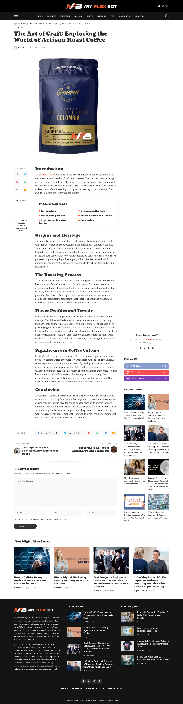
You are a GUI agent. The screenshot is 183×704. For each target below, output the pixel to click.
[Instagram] (166, 6)
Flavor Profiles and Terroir (96, 215)
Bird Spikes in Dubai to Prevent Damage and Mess (21, 225)
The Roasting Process (53, 215)
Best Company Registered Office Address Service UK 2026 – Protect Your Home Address (133, 449)
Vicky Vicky (22, 47)
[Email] (25, 189)
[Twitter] (159, 6)
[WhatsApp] (25, 182)
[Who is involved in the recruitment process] (127, 631)
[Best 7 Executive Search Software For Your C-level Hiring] (127, 660)
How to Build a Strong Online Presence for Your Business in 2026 (134, 415)
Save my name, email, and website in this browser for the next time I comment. (45, 519)
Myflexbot (74, 700)
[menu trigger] (17, 16)
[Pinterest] (163, 6)
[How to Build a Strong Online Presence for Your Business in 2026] (134, 402)
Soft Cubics (115, 700)
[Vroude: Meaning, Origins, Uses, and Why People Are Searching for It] (134, 502)
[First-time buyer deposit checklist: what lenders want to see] (134, 467)
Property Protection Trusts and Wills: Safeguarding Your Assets (152, 615)
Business (18, 28)
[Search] (167, 16)
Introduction (48, 211)
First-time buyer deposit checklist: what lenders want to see (134, 481)
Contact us (147, 339)
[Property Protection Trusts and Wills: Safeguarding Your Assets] (127, 617)
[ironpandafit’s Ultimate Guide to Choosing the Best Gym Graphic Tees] (127, 646)
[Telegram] (17, 189)
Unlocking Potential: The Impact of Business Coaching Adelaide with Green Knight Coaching (150, 582)
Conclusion (87, 220)
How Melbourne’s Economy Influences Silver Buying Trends (157, 515)
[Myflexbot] (91, 6)
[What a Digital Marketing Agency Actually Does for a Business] (158, 402)
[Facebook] (155, 6)
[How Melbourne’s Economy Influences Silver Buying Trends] (158, 502)
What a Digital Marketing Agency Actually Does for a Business (71, 580)
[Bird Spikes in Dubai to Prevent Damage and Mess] (21, 211)
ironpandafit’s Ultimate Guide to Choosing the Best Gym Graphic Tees (153, 644)
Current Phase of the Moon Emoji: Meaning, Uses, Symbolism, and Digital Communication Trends (158, 484)
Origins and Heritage (93, 211)
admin (19, 588)
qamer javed (141, 591)
